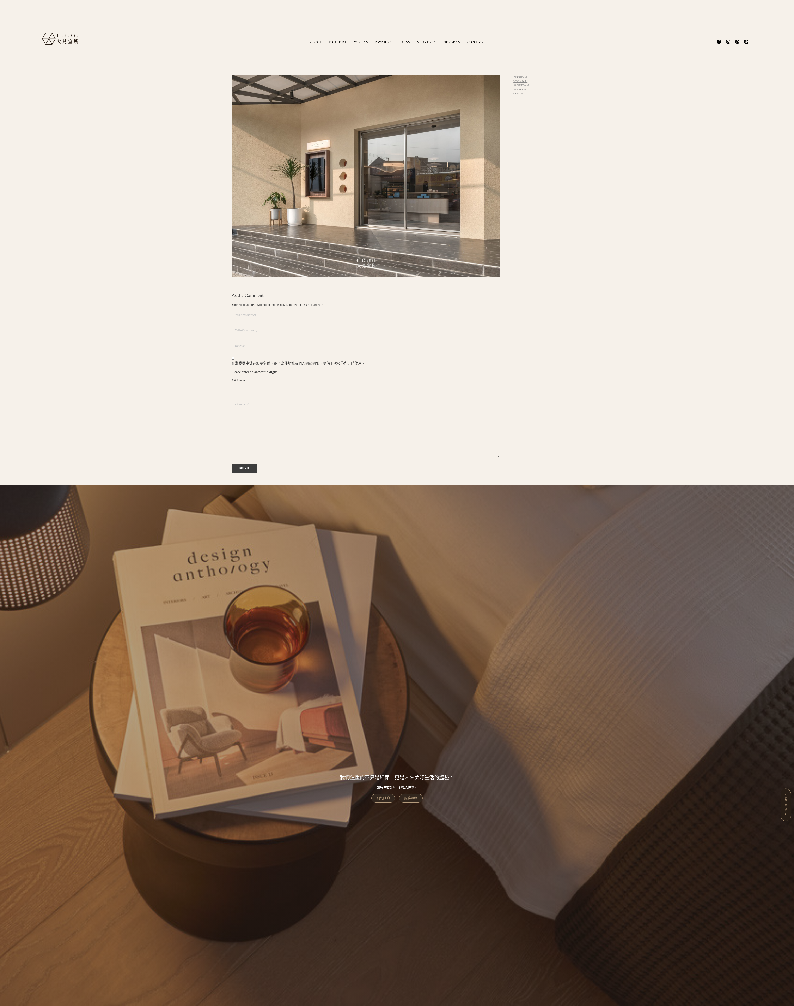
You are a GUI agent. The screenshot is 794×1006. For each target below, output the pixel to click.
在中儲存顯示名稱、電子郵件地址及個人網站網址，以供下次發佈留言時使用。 (298, 363)
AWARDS (383, 42)
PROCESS (451, 42)
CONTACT (476, 42)
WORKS (361, 42)
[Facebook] (718, 41)
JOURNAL (338, 42)
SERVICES (426, 42)
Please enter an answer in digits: (255, 372)
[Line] (746, 41)
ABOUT (315, 42)
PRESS (404, 42)
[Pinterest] (737, 41)
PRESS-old (519, 89)
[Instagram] (728, 41)
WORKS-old (520, 81)
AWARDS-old (521, 85)
